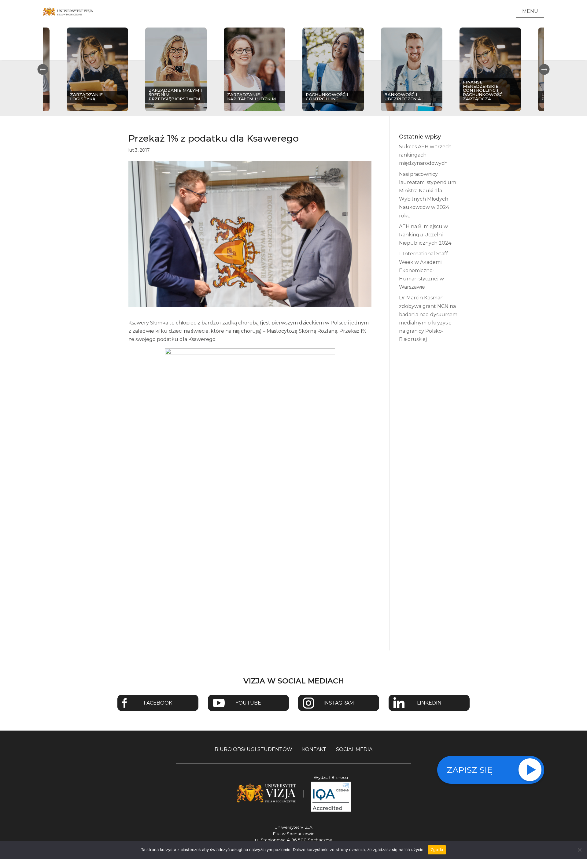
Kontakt (314, 749)
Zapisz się (470, 770)
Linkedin (429, 703)
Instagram (338, 703)
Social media (354, 749)
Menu (530, 11)
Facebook (158, 703)
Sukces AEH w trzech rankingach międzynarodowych (425, 155)
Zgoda (437, 849)
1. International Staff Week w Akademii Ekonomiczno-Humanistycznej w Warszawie (423, 270)
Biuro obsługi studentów (253, 749)
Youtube (248, 703)
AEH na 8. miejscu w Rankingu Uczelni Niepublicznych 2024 (425, 235)
